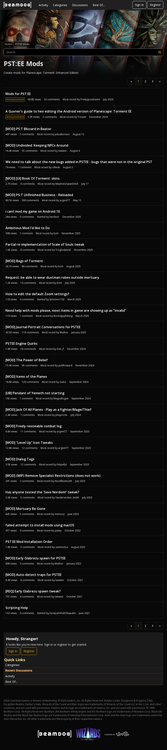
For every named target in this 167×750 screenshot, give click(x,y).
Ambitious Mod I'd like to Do (27, 228)
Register (155, 5)
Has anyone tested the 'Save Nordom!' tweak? (42, 492)
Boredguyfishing (63, 316)
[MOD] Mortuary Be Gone (25, 508)
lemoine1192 (57, 299)
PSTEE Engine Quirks (21, 343)
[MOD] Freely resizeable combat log (33, 426)
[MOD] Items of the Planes (26, 376)
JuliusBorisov (62, 134)
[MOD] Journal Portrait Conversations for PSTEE (42, 327)
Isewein (62, 150)
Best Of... (99, 5)
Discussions (80, 5)
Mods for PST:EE (18, 94)
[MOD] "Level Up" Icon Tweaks (29, 442)
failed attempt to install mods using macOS (39, 525)
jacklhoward (65, 365)
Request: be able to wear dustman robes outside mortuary (52, 277)
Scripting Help (16, 607)
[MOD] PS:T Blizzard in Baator (28, 129)
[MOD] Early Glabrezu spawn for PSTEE (35, 558)
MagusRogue (61, 398)
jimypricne (61, 415)
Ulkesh (56, 167)
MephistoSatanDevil (66, 184)
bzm (56, 233)
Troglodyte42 (63, 250)
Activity (43, 5)
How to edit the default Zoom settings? (37, 294)
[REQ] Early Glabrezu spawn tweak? (33, 591)
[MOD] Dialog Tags (19, 459)
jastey (58, 530)
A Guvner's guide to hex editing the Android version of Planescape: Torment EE (68, 111)
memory (60, 514)
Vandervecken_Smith (67, 497)
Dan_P (60, 349)
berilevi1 (54, 217)
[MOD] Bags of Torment (24, 261)
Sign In (139, 5)
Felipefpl (62, 464)
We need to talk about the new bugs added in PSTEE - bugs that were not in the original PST (78, 162)
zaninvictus (61, 547)
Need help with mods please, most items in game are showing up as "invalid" (65, 310)
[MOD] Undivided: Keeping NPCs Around (36, 145)
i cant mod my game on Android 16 (32, 211)
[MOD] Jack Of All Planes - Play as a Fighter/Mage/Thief (48, 409)
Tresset (82, 117)
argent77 (65, 200)
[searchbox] (83, 52)
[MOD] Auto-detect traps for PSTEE (33, 574)
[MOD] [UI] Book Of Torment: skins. (32, 178)
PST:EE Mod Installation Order (29, 541)
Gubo (63, 382)
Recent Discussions (18, 670)
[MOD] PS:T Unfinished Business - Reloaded (39, 195)
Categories (60, 5)
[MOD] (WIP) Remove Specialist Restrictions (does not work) (52, 475)
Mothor (64, 332)
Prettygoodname (90, 99)
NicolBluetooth (63, 481)
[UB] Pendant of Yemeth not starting (34, 393)
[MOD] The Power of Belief (26, 360)
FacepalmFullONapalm (62, 613)
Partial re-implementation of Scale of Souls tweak (44, 244)
